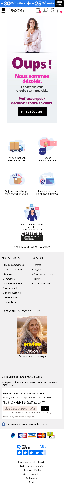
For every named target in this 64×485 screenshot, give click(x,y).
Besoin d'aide (9, 302)
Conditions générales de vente (31, 462)
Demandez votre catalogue (32, 356)
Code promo (31, 478)
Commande (9, 279)
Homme (37, 279)
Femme (37, 265)
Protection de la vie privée (31, 466)
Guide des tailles (11, 288)
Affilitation (31, 482)
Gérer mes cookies (31, 474)
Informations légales (32, 470)
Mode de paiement (12, 283)
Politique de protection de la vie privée (18, 416)
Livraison (7, 274)
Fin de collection (41, 283)
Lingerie (37, 269)
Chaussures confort (43, 274)
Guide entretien (10, 297)
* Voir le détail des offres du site (32, 246)
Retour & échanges (12, 269)
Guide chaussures (12, 293)
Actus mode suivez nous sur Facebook (27, 424)
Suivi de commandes (13, 265)
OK (45, 408)
